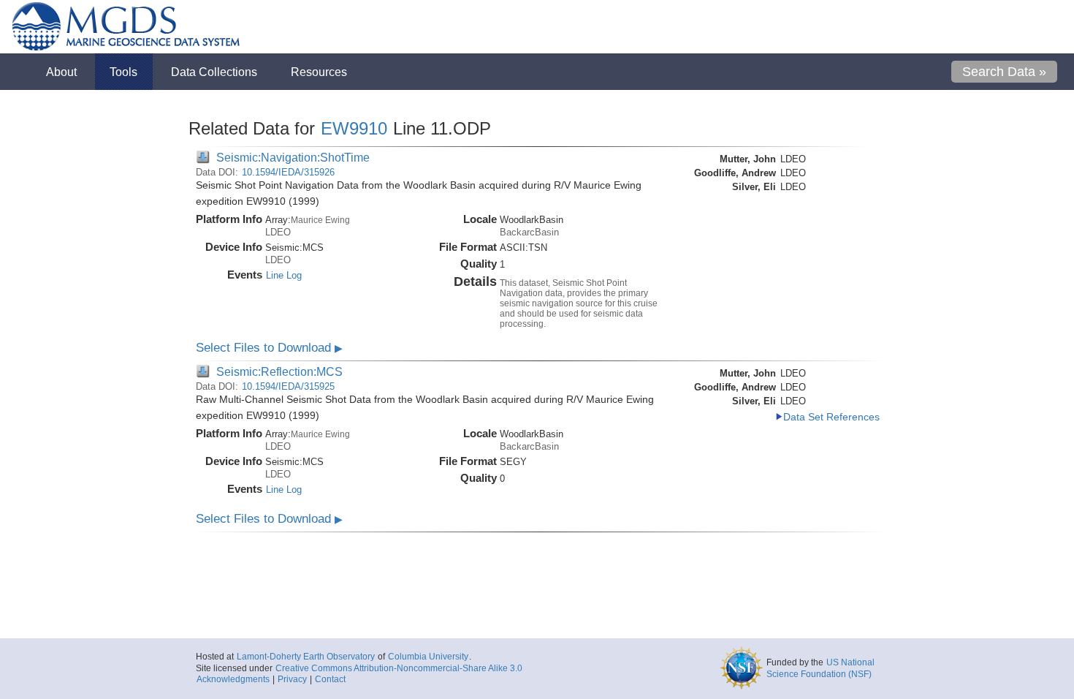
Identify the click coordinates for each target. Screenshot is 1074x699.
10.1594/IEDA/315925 (288, 386)
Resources (319, 71)
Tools (123, 71)
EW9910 (354, 128)
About (61, 71)
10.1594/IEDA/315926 (288, 172)
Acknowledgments (233, 679)
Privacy (292, 679)
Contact (330, 679)
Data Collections (214, 71)
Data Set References (831, 417)
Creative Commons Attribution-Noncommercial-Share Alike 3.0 (398, 668)
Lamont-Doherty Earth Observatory (306, 656)
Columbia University (428, 656)
